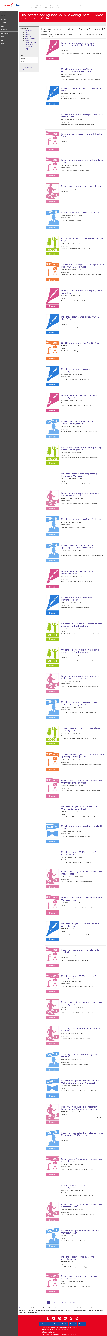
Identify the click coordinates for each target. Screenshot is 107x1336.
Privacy (56, 1324)
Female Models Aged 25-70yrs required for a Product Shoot (81, 872)
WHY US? (3, 23)
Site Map (82, 1324)
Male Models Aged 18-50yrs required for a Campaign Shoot (80, 1231)
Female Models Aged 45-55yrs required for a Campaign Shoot (81, 1160)
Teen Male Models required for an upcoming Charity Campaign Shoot (81, 448)
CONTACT (3, 36)
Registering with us (24, 1308)
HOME (3, 16)
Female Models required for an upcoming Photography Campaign (80, 494)
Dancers (27, 34)
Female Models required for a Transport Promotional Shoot (79, 572)
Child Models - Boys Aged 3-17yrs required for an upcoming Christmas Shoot (81, 651)
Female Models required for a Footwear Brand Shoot (82, 161)
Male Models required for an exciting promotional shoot (77, 1258)
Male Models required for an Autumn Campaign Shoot (77, 370)
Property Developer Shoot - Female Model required (80, 951)
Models (27, 40)
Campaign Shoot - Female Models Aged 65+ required (82, 1029)
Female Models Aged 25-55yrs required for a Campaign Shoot (81, 1003)
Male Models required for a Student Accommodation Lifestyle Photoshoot (78, 70)
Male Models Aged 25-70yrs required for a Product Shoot (80, 853)
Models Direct (70, 1327)
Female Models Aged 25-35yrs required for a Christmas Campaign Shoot (81, 781)
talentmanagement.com (48, 1332)
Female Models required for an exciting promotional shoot (79, 1277)
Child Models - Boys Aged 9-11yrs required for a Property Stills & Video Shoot (82, 265)
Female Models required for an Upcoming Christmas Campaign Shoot (80, 677)
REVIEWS (3, 19)
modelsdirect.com (66, 1331)
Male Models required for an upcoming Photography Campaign (79, 475)
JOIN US (5, 12)
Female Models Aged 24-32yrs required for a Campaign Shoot (81, 898)
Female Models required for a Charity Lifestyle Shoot (81, 135)
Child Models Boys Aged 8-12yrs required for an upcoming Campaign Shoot (82, 755)
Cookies (64, 1324)
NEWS (2, 40)
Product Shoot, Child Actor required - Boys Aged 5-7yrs (82, 239)
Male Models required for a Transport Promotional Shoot (77, 598)
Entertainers (28, 36)
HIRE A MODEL (5, 33)
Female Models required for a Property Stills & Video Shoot (81, 291)
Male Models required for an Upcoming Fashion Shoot (82, 827)
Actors (26, 32)
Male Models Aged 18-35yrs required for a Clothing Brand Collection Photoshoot (80, 1081)
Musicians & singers (30, 42)
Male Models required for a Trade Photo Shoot (82, 519)
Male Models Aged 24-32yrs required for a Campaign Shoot (80, 925)
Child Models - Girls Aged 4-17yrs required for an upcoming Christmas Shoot (81, 625)
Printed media (29, 44)
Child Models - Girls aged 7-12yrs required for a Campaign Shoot (82, 729)
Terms (49, 1324)
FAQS (2, 26)
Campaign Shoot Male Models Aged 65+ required (80, 1055)
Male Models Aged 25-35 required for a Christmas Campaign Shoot (79, 808)
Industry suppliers (30, 38)
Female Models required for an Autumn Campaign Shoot (79, 396)
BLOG (2, 43)
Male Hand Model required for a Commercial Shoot (81, 89)
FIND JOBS (4, 29)
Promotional (28, 46)
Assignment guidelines (29, 70)
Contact (73, 1324)
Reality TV (27, 48)
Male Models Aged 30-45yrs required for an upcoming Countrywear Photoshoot (80, 546)
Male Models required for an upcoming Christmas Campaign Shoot (79, 703)
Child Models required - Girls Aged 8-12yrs (80, 343)
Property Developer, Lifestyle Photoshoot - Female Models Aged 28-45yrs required (79, 1108)
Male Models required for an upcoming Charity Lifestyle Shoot (82, 115)
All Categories (29, 31)
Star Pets (27, 50)
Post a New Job (29, 67)
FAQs (42, 1324)
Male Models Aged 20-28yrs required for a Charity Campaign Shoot (80, 422)
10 (74, 1302)
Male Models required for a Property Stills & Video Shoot (80, 318)
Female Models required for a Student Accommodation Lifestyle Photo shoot (78, 44)
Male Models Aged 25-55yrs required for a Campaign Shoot (80, 977)
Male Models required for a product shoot (80, 212)
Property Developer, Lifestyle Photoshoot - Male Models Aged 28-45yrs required (82, 1134)
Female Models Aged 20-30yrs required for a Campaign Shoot (81, 1205)
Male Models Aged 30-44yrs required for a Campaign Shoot (80, 1186)
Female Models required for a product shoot (81, 186)
